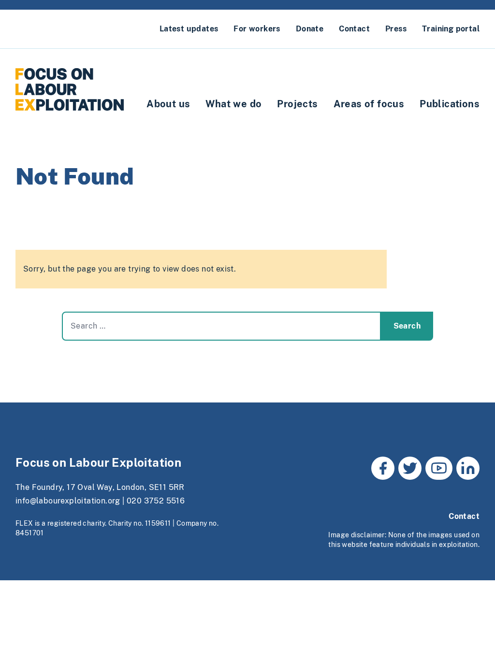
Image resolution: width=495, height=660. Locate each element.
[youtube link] (438, 468)
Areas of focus (369, 104)
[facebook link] (382, 468)
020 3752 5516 (156, 500)
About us (168, 104)
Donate (309, 28)
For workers (256, 28)
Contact (354, 28)
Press (396, 28)
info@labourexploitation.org (67, 500)
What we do (233, 104)
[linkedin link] (468, 468)
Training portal (451, 28)
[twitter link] (410, 468)
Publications (450, 104)
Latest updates (189, 28)
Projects (297, 104)
